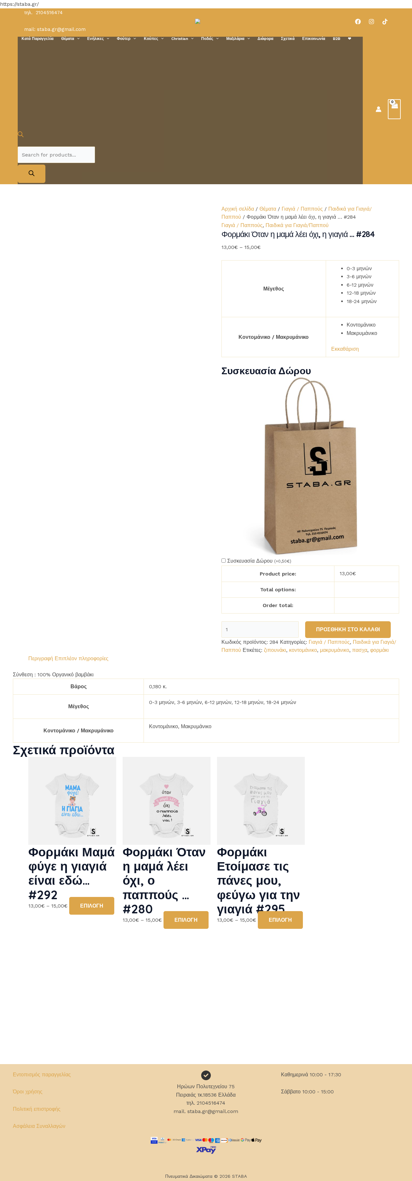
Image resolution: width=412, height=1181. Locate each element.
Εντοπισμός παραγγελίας (42, 1074)
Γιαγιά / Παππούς (302, 209)
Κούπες (151, 39)
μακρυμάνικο (334, 650)
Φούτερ (123, 39)
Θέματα (67, 39)
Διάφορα (265, 39)
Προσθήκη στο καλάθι (348, 629)
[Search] (31, 174)
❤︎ (349, 39)
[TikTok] (385, 21)
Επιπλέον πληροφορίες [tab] (81, 658)
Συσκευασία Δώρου (259, 561)
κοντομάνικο (303, 650)
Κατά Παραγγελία (37, 39)
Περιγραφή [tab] (40, 658)
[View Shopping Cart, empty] (394, 109)
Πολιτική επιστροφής (37, 1109)
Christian (179, 39)
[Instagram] (371, 21)
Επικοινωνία (313, 39)
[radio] (370, 268)
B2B (336, 39)
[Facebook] (358, 21)
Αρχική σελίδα (237, 209)
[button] (77, 39)
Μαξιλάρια (235, 39)
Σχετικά (288, 39)
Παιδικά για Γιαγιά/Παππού (297, 225)
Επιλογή (91, 906)
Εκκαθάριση (345, 349)
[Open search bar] (20, 135)
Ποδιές (207, 39)
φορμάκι (379, 650)
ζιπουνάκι (275, 650)
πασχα (359, 650)
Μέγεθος (273, 289)
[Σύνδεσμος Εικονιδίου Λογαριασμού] (378, 109)
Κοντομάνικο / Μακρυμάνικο (274, 337)
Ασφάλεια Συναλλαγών (39, 1126)
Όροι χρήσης (27, 1092)
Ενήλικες (95, 39)
